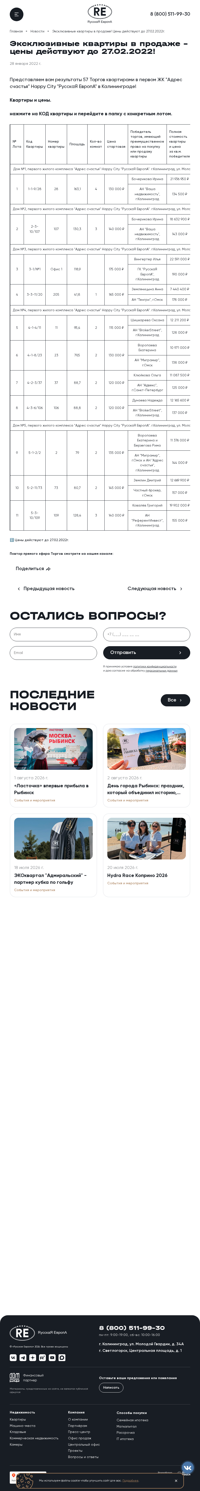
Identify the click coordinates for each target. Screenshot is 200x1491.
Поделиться (30, 568)
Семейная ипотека (132, 1420)
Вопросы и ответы (83, 1457)
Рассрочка (126, 1432)
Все (172, 700)
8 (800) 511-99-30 (170, 14)
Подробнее (130, 1480)
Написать (111, 1387)
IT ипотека (125, 1439)
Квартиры (18, 1419)
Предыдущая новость (49, 588)
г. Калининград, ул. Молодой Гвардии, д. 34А (141, 1344)
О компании (78, 1419)
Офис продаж (79, 1438)
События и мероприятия (34, 800)
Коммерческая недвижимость (34, 1438)
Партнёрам (77, 1426)
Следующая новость (152, 588)
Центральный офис (84, 1444)
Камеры (16, 1444)
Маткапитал (127, 1426)
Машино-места (22, 1426)
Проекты (75, 1450)
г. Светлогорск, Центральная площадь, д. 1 (140, 1351)
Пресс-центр (79, 1432)
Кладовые (18, 1432)
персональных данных (162, 670)
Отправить (123, 652)
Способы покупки (132, 1413)
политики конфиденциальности (155, 666)
